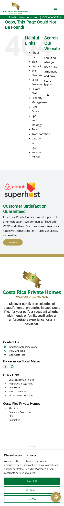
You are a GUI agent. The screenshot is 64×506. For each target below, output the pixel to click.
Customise (32, 490)
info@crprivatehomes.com (24, 17)
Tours (35, 129)
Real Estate (14, 387)
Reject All (32, 498)
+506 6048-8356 (51, 17)
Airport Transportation (21, 395)
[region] (32, 478)
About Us (13, 408)
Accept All (32, 481)
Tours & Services (17, 391)
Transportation (41, 134)
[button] (56, 497)
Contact (36, 66)
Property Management (20, 383)
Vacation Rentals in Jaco (21, 379)
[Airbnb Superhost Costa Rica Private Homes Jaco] (22, 183)
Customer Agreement (20, 412)
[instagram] (12, 366)
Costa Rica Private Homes (18, 217)
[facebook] (5, 366)
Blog (34, 61)
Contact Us (14, 419)
